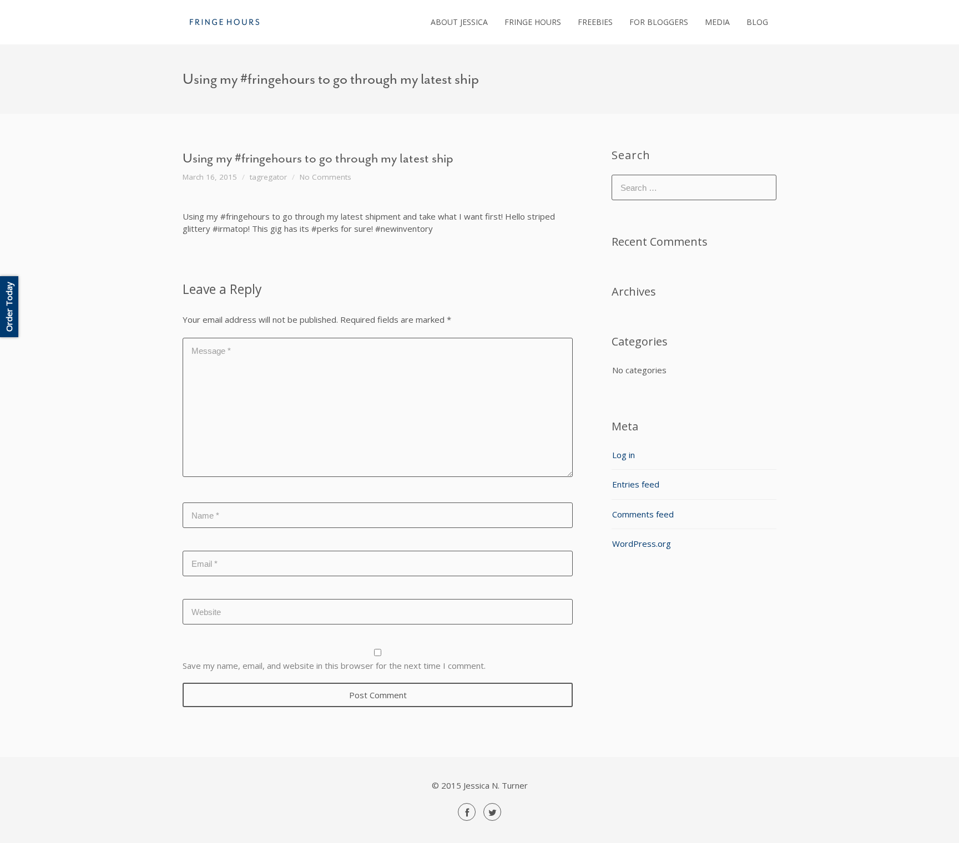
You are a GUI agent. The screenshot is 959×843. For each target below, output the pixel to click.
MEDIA (717, 22)
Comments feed (643, 514)
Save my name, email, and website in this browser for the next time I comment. (334, 665)
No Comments (325, 177)
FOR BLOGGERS (658, 22)
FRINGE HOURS (532, 22)
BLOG (757, 22)
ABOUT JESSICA (459, 22)
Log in (623, 454)
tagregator (268, 177)
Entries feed (635, 484)
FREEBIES (595, 22)
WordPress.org (641, 543)
